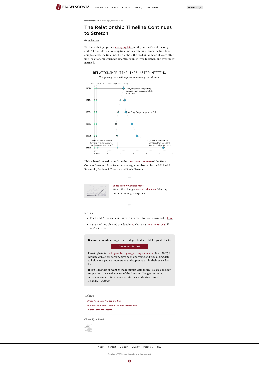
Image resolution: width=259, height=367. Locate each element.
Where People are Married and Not (104, 301)
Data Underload (91, 21)
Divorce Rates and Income (99, 310)
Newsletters (152, 7)
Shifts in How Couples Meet (128, 185)
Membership (101, 7)
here (170, 218)
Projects (126, 7)
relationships (117, 21)
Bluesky (136, 347)
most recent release (140, 161)
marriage (106, 21)
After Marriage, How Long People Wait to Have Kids (112, 305)
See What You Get (129, 246)
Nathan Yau (93, 40)
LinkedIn (124, 347)
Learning (138, 7)
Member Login (195, 7)
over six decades (146, 189)
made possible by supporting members (130, 253)
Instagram (148, 347)
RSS (159, 347)
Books (114, 7)
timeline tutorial (156, 224)
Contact (112, 347)
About (101, 347)
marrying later (124, 47)
